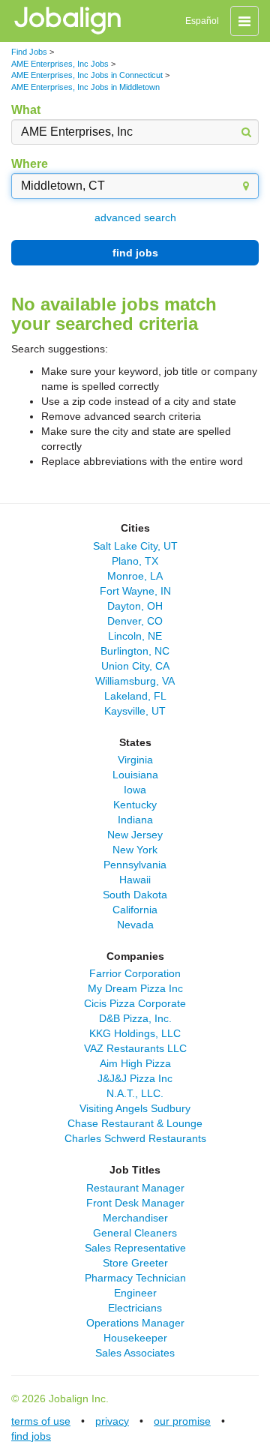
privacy (112, 1421)
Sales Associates (135, 1353)
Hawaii (135, 880)
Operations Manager (135, 1323)
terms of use (40, 1421)
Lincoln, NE (135, 636)
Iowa (135, 790)
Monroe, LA (135, 576)
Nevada (135, 925)
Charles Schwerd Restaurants (135, 1138)
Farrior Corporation (135, 973)
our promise (182, 1421)
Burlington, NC (135, 651)
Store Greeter (135, 1263)
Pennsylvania (135, 865)
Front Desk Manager (135, 1203)
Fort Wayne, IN (135, 591)
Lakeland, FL (135, 696)
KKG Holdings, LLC (135, 1033)
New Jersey (135, 835)
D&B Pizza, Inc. (135, 1018)
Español (202, 21)
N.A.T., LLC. (135, 1093)
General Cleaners (135, 1233)
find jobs (135, 253)
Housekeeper (135, 1338)
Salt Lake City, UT (135, 546)
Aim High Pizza (135, 1063)
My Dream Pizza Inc (135, 988)
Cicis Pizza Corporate (135, 1003)
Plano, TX (135, 561)
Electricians (135, 1308)
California (135, 910)
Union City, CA (135, 666)
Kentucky (135, 805)
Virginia (135, 760)
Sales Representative (135, 1248)
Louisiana (135, 775)
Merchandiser (135, 1218)
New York (135, 850)
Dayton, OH (135, 606)
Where (29, 163)
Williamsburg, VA (135, 681)
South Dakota (135, 895)
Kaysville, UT (135, 711)
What (25, 109)
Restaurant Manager (135, 1188)
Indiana (135, 820)
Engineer (135, 1293)
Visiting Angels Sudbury (135, 1108)
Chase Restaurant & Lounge (135, 1123)
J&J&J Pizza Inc (135, 1078)
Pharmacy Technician (135, 1278)
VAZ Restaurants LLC (135, 1048)
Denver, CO (135, 621)
